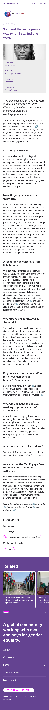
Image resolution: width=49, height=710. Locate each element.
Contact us (7, 696)
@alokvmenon (24, 386)
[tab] (6, 612)
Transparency (11, 672)
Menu (45, 3)
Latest (6, 665)
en (32, 3)
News (9, 23)
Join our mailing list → (19, 690)
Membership (10, 680)
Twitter (29, 507)
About (6, 649)
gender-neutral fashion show (16, 301)
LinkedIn (33, 696)
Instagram (27, 504)
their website (34, 395)
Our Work (8, 657)
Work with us (20, 696)
